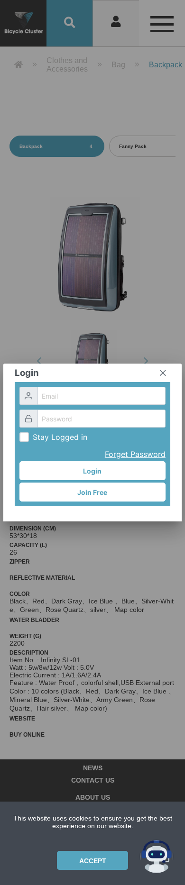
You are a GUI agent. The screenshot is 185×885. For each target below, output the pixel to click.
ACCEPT (92, 861)
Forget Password (135, 454)
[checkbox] (24, 437)
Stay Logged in (60, 437)
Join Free (92, 492)
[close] (162, 373)
